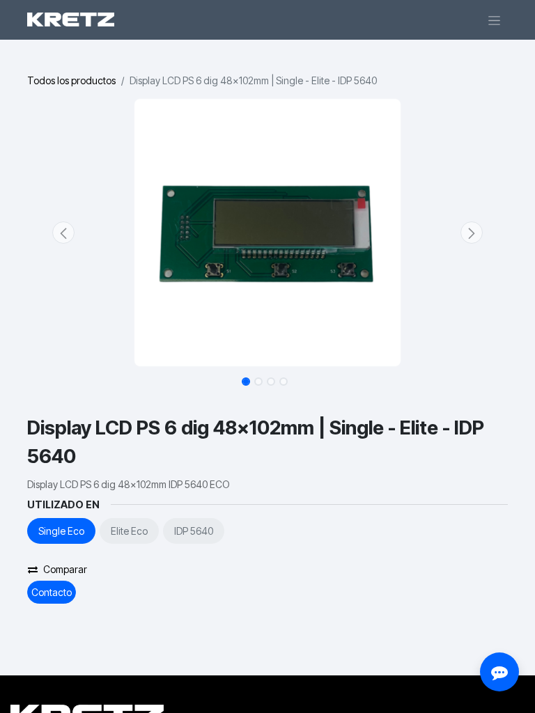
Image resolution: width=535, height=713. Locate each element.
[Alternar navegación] (494, 20)
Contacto (51, 592)
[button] (63, 232)
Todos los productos (71, 80)
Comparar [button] (65, 569)
